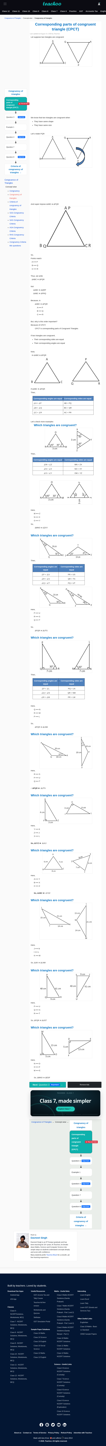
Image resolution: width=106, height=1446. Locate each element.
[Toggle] (5, 4)
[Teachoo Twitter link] (53, 1425)
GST (81, 11)
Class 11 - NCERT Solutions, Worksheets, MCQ (18, 1368)
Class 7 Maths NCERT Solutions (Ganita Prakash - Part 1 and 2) (65, 1309)
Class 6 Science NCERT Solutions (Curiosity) (63, 1371)
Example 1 (10, 127)
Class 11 (16, 11)
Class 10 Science (40, 1337)
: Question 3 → (48, 1085)
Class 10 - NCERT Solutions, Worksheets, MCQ (18, 1357)
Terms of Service (39, 1433)
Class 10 (26, 11)
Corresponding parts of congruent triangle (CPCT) (16, 103)
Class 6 (63, 11)
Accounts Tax (92, 11)
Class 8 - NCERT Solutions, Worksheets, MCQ (18, 1335)
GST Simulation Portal (42, 1321)
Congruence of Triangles (13, 18)
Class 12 (6, 11)
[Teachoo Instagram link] (47, 1425)
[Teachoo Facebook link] (42, 1425)
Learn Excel (84, 1299)
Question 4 (15, 137)
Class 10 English (40, 1341)
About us (17, 1433)
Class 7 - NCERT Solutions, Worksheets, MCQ (18, 1325)
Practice (72, 11)
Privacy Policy (53, 1433)
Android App (14, 1295)
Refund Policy (66, 1433)
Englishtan (84, 1322)
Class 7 (54, 11)
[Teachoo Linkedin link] (64, 1425)
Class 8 (45, 11)
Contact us (27, 1433)
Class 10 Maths (39, 1333)
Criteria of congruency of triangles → (16, 169)
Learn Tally (84, 1303)
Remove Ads (84, 1085)
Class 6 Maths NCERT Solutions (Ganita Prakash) (65, 1298)
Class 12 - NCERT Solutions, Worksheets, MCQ (18, 1379)
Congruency (15, 191)
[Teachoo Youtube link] (59, 1425)
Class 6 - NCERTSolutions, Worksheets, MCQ (17, 1314)
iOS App (13, 1299)
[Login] (99, 3)
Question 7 (10, 147)
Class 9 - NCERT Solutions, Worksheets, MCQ (18, 1346)
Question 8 (15, 157)
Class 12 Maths (39, 1353)
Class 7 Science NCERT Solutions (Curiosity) (63, 1382)
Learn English (85, 1295)
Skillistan (37, 1317)
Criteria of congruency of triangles (15, 205)
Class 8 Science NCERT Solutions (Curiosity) (63, 1393)
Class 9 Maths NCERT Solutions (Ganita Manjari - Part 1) (65, 1330)
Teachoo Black (51, 1255)
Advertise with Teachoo (83, 1433)
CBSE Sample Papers (88, 1334)
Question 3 (15, 117)
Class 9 (36, 11)
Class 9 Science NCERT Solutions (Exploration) (63, 1404)
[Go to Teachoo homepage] (52, 4)
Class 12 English (40, 1357)
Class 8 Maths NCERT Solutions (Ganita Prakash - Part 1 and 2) (65, 1320)
